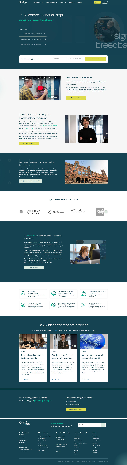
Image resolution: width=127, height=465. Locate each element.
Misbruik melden (96, 445)
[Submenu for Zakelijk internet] (42, 2)
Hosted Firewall (59, 449)
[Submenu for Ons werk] (65, 2)
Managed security (60, 439)
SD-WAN (40, 443)
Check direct (95, 59)
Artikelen (76, 450)
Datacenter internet (60, 446)
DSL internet (22, 442)
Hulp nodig (95, 436)
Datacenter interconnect (61, 444)
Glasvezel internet (23, 440)
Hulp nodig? (97, 2)
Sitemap (76, 454)
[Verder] (106, 211)
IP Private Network (42, 440)
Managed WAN (41, 438)
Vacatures (95, 443)
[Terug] (21, 211)
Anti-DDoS (58, 451)
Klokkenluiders (92, 461)
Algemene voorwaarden (64, 461)
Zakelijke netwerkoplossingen (44, 436)
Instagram (95, 452)
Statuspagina (96, 438)
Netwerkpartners (78, 440)
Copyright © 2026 (103, 461)
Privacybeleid (75, 461)
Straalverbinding (41, 450)
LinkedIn (94, 447)
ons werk (55, 330)
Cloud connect (59, 442)
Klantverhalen (77, 447)
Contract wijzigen (96, 440)
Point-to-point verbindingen (44, 447)
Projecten (76, 445)
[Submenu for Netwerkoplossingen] (56, 2)
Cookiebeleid (84, 461)
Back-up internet (23, 447)
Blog (75, 452)
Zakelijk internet (22, 437)
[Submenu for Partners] (74, 2)
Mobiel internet (22, 444)
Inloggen (105, 2)
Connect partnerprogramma (80, 443)
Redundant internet (23, 452)
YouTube (95, 450)
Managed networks (42, 445)
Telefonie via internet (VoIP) (25, 449)
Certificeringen (77, 438)
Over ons (76, 436)
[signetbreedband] (25, 2)
